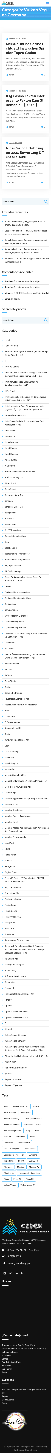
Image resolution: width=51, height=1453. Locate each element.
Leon (7, 746)
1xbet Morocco (11, 442)
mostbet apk (10, 792)
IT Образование (12, 722)
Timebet (8, 1000)
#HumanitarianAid (11, 1124)
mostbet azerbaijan (13, 810)
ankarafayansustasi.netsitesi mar (20, 471)
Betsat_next (10, 524)
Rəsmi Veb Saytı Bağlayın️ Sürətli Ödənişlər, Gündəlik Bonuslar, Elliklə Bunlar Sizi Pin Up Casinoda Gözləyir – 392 (24, 949)
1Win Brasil (10, 391)
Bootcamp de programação (17, 554)
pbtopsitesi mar (12, 893)
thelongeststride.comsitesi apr (19, 994)
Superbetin (10, 982)
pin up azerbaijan (13, 899)
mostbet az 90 (11, 804)
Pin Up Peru (10, 922)
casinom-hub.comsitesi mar (18, 598)
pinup (6, 1179)
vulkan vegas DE (28, 1185)
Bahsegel (9, 501)
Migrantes (8, 1167)
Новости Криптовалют (16, 1068)
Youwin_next (10, 1062)
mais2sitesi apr (12, 751)
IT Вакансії (10, 716)
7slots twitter (11, 460)
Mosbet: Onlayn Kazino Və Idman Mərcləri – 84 (26, 781)
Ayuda (32, 1136)
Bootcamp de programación (17, 559)
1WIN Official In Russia (15, 415)
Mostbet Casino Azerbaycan (17, 816)
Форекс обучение (13, 1085)
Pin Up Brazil (10, 905)
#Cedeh (36, 1106)
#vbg (28, 1130)
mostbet (20, 1167)
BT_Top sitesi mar (13, 565)
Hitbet (7, 710)
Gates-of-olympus (13, 693)
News (7, 849)
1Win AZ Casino (12, 366)
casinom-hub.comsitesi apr (17, 592)
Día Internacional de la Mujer (27, 281)
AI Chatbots (10, 466)
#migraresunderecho (33, 1124)
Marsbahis (9, 757)
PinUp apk (9, 928)
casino (8, 586)
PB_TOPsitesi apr (13, 887)
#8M (6, 1106)
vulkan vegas (10, 1185)
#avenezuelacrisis (21, 1106)
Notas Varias (10, 855)
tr (5, 1023)
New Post (9, 843)
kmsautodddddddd (13, 728)
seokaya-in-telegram (14, 964)
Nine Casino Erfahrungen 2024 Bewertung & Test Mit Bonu (25, 152)
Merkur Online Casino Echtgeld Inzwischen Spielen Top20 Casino (25, 48)
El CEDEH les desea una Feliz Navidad (31, 293)
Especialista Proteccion (14, 1155)
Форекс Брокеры (13, 1079)
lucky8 (21, 1161)
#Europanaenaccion (33, 1118)
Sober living (10, 970)
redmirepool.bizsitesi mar (17, 940)
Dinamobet (10, 642)
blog (7, 542)
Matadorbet (10, 769)
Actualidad (20, 1136)
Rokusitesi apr (11, 959)
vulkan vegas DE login (15, 1035)
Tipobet (8, 1005)
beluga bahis (10, 512)
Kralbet (8, 734)
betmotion (8, 1143)
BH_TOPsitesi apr (13, 530)
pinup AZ (17, 1179)
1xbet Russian (11, 454)
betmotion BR (24, 1143)
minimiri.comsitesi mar (15, 775)
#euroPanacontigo (12, 1118)
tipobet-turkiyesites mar (16, 1011)
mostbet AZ (34, 1167)
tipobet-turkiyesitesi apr (16, 1017)
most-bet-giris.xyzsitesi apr (18, 787)
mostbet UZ (9, 1173)
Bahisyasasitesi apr (14, 495)
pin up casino (11, 911)
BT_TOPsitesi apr (13, 571)
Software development (15, 976)
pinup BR (30, 1179)
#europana (25, 1112)
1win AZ (7, 1136)
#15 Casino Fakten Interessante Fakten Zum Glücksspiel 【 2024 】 (25, 100)
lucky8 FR (33, 1161)
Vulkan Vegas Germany (15, 1041)
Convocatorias (11, 610)
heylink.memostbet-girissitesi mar (21, 704)
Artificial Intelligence (14, 477)
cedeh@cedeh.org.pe (10, 1263)
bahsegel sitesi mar (14, 507)
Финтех (8, 1073)
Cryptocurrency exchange (16, 616)
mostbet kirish (11, 822)
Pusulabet (9, 934)
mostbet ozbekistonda (15, 837)
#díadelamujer (10, 1112)
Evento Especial (12, 663)
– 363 (7, 340)
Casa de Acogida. (11, 1149)
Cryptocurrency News (14, 621)
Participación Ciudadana (29, 1173)
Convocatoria (30, 1149)
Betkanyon (9, 518)
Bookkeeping (11, 548)
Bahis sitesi (10, 489)
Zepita (17, 299)
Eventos (8, 669)
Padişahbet (10, 866)
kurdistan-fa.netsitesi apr (17, 740)
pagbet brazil (11, 872)
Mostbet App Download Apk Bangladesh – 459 (26, 798)
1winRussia (10, 436)
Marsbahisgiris (11, 763)
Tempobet (9, 988)
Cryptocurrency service (15, 627)
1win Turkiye (10, 430)
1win (37, 1130)
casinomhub (10, 604)
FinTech (8, 675)
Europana (33, 1155)
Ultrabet (8, 1029)
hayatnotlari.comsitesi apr (17, 699)
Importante (9, 1161)
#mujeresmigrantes (12, 1130)
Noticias (8, 860)
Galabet (8, 687)
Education (9, 648)
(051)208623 (10, 1256)
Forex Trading (11, 681)
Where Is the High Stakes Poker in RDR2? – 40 (26, 1056)
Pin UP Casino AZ (13, 917)
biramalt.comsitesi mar (15, 536)
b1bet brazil (10, 483)
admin (11, 75)
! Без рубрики (11, 346)
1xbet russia (11, 448)
